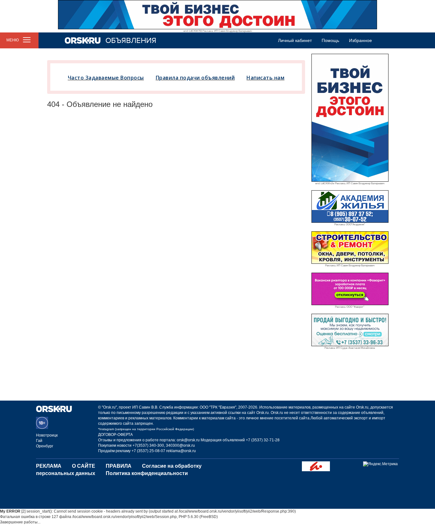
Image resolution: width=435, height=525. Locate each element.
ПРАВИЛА (119, 466)
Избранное (360, 40)
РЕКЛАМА (48, 466)
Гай (39, 440)
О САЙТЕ (83, 466)
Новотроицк (47, 435)
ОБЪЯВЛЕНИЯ (130, 40)
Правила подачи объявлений (195, 77)
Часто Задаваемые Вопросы (106, 77)
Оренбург (44, 446)
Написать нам (265, 77)
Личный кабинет (295, 40)
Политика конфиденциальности (147, 473)
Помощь (330, 40)
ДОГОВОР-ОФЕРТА (115, 434)
